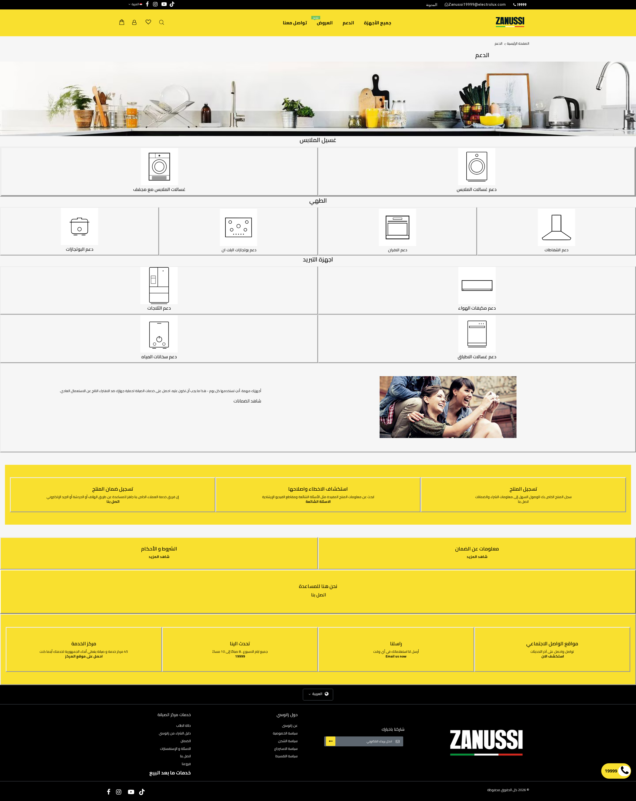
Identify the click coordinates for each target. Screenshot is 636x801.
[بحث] (161, 22)
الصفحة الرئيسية (518, 43)
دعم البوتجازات (79, 249)
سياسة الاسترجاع (286, 748)
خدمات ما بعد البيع (170, 772)
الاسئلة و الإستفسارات (175, 748)
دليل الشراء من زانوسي (175, 733)
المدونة (431, 4)
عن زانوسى (290, 725)
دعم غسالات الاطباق (477, 357)
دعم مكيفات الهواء (477, 308)
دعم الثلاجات (159, 308)
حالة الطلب (183, 725)
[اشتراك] (330, 741)
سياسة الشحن (288, 741)
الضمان (186, 741)
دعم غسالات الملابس (477, 189)
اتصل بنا (523, 501)
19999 (240, 656)
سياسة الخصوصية (285, 733)
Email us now (396, 656)
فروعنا (186, 764)
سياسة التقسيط (287, 756)
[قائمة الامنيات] (148, 22)
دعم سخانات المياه (159, 357)
